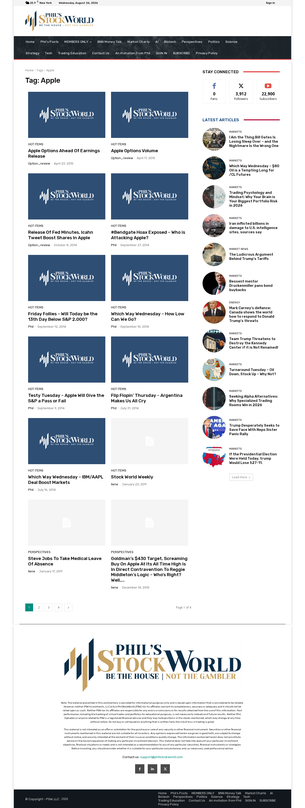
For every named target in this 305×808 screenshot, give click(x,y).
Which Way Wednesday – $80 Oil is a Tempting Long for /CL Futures (254, 170)
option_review (39, 163)
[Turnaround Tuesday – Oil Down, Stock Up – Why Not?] (214, 369)
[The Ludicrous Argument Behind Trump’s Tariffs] (214, 254)
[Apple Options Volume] (149, 115)
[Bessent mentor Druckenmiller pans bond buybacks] (214, 283)
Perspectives (39, 552)
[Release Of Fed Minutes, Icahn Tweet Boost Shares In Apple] (66, 196)
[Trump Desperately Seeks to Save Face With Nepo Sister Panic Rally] (214, 427)
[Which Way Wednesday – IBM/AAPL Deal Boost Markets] (66, 441)
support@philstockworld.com (161, 757)
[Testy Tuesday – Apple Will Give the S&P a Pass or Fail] (66, 359)
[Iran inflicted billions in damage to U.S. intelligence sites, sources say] (214, 225)
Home (29, 70)
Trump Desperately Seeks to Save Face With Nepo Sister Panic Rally (254, 429)
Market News (238, 249)
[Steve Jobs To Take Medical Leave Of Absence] (66, 523)
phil (114, 245)
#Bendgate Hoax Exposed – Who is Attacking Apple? (148, 234)
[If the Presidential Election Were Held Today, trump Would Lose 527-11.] (214, 456)
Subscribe (268, 83)
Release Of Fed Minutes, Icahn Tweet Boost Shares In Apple (60, 234)
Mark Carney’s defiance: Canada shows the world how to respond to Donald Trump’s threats (251, 314)
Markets (235, 132)
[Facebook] (139, 769)
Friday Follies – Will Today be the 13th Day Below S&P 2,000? (62, 316)
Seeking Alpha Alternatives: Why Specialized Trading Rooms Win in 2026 (253, 400)
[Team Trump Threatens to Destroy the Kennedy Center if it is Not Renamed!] (214, 340)
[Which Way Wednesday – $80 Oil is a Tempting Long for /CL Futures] (214, 168)
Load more (239, 477)
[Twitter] (165, 769)
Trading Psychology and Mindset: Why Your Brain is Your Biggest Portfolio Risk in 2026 (253, 199)
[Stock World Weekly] (149, 441)
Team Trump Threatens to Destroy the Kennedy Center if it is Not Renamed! (253, 343)
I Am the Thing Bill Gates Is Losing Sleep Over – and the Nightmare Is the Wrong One (254, 141)
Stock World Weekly (132, 477)
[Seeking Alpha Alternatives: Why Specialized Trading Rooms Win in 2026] (214, 398)
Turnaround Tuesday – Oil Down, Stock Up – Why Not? (252, 372)
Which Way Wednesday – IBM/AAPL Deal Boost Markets (65, 479)
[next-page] (68, 607)
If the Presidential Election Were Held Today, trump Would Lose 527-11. (253, 458)
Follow (241, 83)
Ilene (114, 484)
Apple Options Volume (134, 150)
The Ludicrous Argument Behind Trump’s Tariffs (251, 256)
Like (214, 83)
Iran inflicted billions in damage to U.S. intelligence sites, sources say (253, 227)
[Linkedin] (152, 769)
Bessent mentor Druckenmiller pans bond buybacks (251, 285)
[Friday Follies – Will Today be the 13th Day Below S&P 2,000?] (66, 278)
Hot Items (35, 144)
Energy (234, 302)
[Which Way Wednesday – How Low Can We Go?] (149, 278)
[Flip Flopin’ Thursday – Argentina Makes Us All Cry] (149, 359)
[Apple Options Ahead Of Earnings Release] (66, 115)
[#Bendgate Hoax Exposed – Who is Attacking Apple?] (149, 196)
